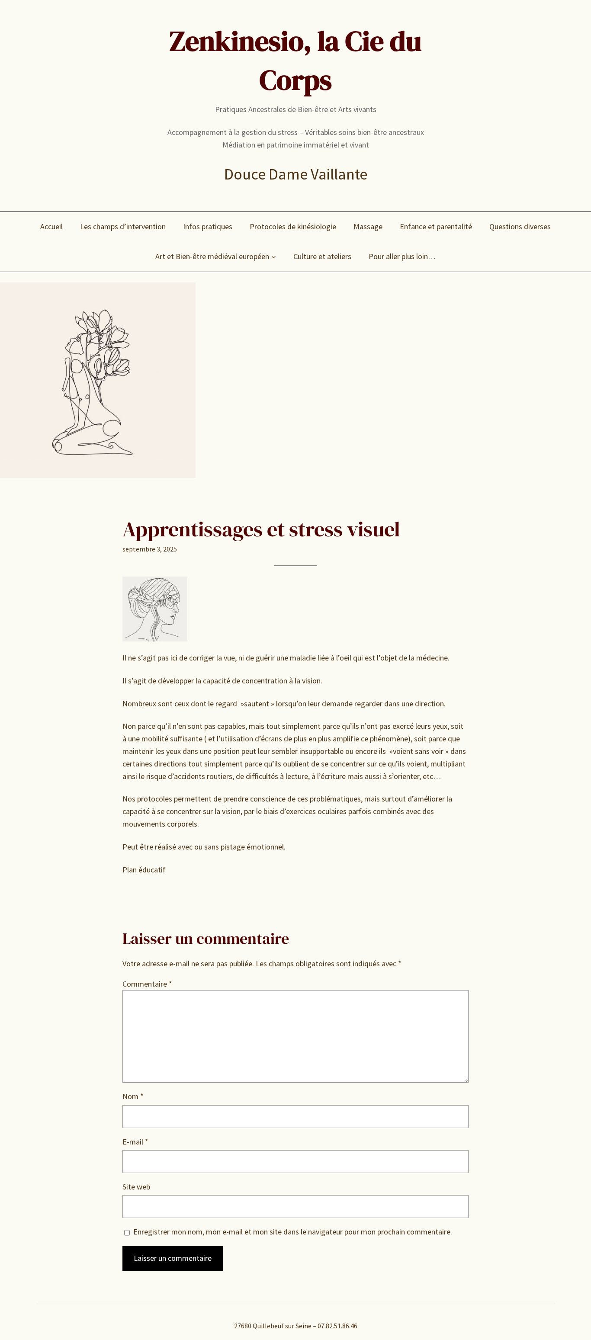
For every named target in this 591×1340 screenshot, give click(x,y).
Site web (136, 1187)
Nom (133, 1096)
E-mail (135, 1142)
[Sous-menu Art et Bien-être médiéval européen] (273, 256)
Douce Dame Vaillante (295, 174)
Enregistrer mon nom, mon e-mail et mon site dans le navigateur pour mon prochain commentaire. (292, 1232)
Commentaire (147, 984)
